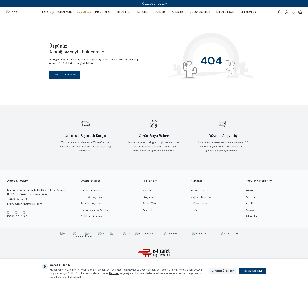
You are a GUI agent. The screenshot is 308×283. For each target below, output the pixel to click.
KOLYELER (142, 12)
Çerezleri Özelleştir (222, 270)
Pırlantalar (251, 216)
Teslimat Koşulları (91, 190)
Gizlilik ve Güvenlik (91, 216)
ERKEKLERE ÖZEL (225, 12)
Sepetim (148, 190)
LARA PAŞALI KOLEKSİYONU (57, 12)
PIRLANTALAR (103, 12)
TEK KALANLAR (247, 12)
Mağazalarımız (199, 203)
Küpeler (250, 209)
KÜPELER (160, 12)
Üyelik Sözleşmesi (91, 197)
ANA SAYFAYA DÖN (65, 74)
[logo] (20, 12)
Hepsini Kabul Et (252, 270)
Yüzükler (250, 203)
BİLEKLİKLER (124, 12)
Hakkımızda (197, 190)
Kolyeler (250, 197)
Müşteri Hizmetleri (201, 197)
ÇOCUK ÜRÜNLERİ (200, 12)
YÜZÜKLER (177, 12)
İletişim (195, 209)
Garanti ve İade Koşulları (95, 209)
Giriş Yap (148, 197)
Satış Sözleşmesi (91, 203)
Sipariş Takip (150, 203)
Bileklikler (251, 190)
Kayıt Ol (147, 209)
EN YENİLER (84, 12)
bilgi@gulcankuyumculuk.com (24, 203)
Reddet (114, 273)
